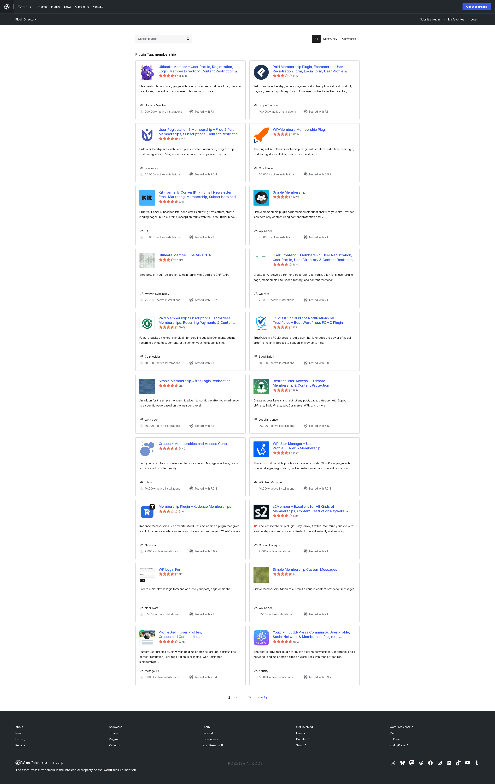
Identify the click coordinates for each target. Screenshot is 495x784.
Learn (206, 727)
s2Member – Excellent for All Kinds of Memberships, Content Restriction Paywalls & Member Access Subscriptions (310, 508)
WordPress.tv (213, 745)
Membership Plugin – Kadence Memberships (195, 506)
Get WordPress (476, 6)
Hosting (20, 739)
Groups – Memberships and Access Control (194, 444)
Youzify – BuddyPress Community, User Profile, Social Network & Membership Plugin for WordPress (311, 634)
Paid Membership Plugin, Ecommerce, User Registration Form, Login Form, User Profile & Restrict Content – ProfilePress (310, 69)
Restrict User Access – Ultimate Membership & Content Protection (301, 383)
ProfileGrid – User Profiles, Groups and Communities (180, 634)
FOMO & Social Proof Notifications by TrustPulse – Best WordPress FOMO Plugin (308, 320)
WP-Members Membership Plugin (300, 130)
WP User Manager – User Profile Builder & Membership (296, 446)
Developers (210, 739)
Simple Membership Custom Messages (305, 569)
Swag (301, 745)
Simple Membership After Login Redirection (194, 381)
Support (208, 733)
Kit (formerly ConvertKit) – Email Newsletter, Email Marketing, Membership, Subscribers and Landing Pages (197, 194)
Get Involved (304, 727)
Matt (394, 733)
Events (300, 733)
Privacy (20, 745)
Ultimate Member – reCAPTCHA (185, 255)
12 (250, 697)
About (19, 727)
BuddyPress (399, 745)
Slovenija (57, 763)
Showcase (115, 727)
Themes (114, 733)
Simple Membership (289, 192)
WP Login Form (171, 569)
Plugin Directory (25, 19)
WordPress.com (401, 727)
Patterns (114, 745)
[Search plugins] (188, 39)
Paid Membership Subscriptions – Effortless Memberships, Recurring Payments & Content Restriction (196, 320)
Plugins (113, 739)
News (19, 733)
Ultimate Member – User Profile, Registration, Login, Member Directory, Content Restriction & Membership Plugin (198, 69)
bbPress (397, 739)
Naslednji (261, 697)
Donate (302, 739)
